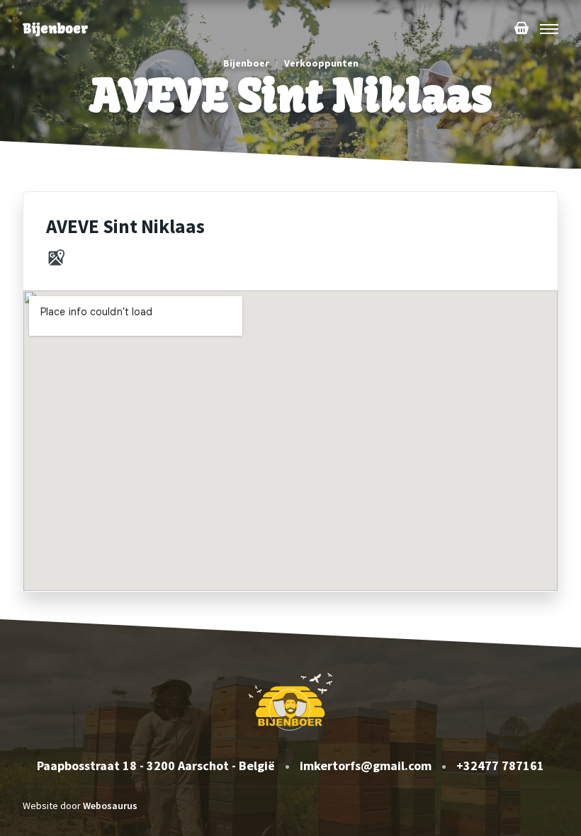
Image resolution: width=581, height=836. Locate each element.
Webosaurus (110, 805)
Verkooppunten (321, 63)
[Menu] (549, 29)
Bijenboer (246, 63)
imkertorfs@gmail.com (365, 765)
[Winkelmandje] (521, 29)
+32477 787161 (500, 765)
